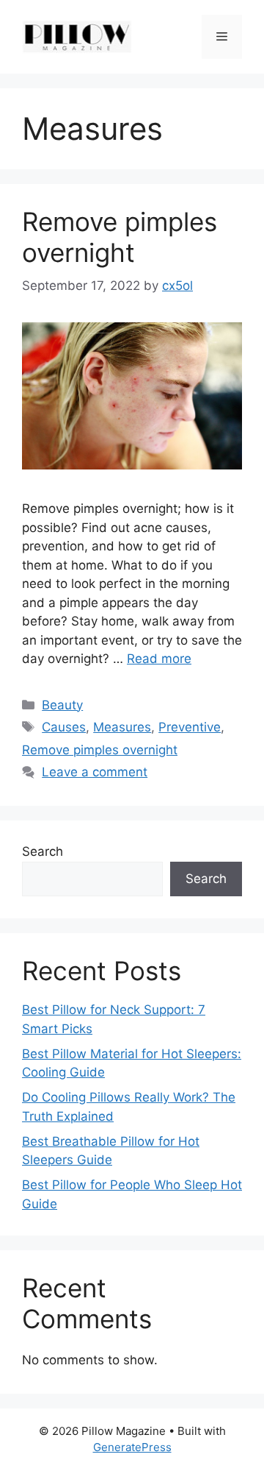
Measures (122, 727)
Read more (159, 658)
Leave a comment (94, 772)
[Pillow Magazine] (77, 36)
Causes (64, 727)
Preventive (189, 727)
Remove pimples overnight (119, 237)
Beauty (62, 705)
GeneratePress (132, 1447)
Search (42, 851)
